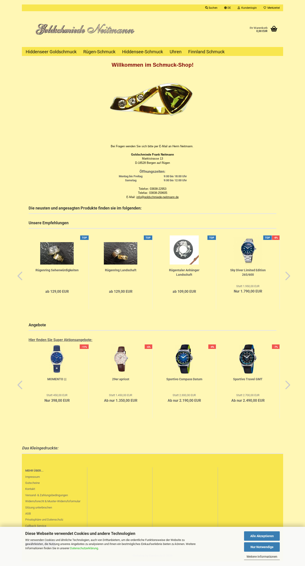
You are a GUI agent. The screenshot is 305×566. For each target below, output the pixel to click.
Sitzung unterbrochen (38, 507)
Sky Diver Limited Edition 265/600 (248, 272)
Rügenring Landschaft (120, 270)
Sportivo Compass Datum (184, 379)
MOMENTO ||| (57, 379)
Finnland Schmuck (206, 51)
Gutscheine (32, 483)
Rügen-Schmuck (99, 51)
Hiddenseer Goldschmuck (51, 51)
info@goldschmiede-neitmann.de (157, 197)
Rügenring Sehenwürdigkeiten (57, 270)
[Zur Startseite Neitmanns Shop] (87, 29)
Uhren (176, 51)
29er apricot (120, 379)
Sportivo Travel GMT (248, 379)
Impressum (32, 476)
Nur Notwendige (262, 547)
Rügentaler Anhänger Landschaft (184, 272)
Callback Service (35, 526)
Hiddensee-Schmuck (142, 51)
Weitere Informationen (262, 556)
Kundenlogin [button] (248, 7)
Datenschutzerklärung (84, 548)
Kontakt (30, 489)
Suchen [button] (212, 7)
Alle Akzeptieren (262, 536)
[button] (227, 7)
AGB (28, 513)
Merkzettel (273, 7)
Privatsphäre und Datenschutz (44, 519)
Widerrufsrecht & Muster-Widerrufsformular (52, 501)
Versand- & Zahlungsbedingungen (46, 495)
